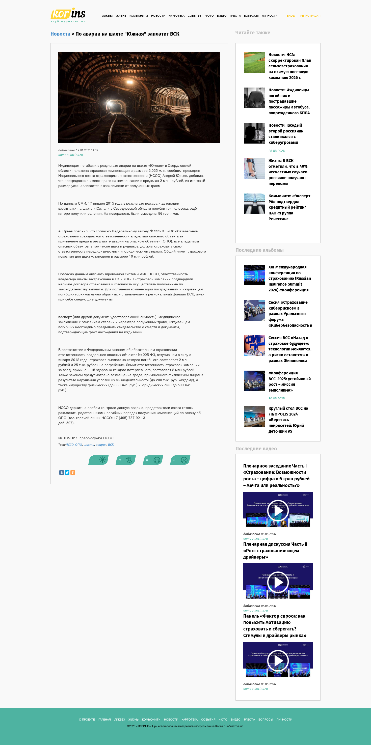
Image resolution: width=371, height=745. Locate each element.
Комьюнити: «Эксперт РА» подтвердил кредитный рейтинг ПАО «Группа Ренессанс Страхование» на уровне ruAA (289, 213)
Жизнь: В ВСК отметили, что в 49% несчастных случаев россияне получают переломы (288, 172)
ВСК (111, 445)
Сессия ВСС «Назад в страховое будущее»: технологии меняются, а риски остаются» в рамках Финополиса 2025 (290, 352)
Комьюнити (138, 16)
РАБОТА (235, 16)
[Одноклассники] (72, 472)
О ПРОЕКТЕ (87, 720)
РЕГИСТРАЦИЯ (310, 16)
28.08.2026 (277, 151)
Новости (158, 16)
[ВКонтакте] (61, 472)
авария (101, 445)
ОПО (78, 445)
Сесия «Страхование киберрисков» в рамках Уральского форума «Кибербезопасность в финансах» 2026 (290, 317)
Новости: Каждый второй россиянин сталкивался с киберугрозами (286, 134)
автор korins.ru (70, 155)
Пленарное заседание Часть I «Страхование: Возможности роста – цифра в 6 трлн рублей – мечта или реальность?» (276, 476)
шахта (89, 445)
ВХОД (291, 16)
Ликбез (107, 16)
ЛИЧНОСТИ (270, 16)
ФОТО (209, 16)
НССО (70, 445)
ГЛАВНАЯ (104, 720)
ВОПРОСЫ (251, 16)
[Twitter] (67, 472)
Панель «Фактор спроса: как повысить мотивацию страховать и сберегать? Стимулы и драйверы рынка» (274, 626)
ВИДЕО (222, 16)
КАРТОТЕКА (176, 16)
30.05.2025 (277, 399)
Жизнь (121, 16)
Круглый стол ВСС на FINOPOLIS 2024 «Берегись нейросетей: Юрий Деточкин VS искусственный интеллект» (288, 425)
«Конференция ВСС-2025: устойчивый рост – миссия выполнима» (290, 382)
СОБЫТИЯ (195, 16)
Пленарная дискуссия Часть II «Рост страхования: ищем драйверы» (275, 551)
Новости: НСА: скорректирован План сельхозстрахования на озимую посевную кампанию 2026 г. (290, 66)
